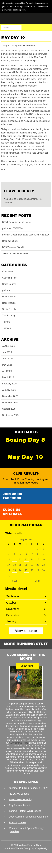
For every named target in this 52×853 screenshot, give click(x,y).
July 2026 (7, 352)
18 (14, 565)
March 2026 (8, 377)
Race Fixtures (9, 296)
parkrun (6, 290)
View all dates (26, 631)
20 (26, 565)
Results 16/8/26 (10, 241)
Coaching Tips (9, 278)
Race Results (9, 303)
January (26, 621)
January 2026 (9, 390)
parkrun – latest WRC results (25, 811)
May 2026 (7, 365)
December (26, 615)
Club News (7, 271)
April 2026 (7, 371)
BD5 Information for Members (16, 222)
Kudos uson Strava (12, 512)
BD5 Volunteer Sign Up (13, 247)
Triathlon (6, 328)
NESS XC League (19, 793)
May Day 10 (25, 456)
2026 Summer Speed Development (28, 816)
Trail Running (9, 315)
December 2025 (10, 396)
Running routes (17, 822)
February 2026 (9, 383)
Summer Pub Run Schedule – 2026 (28, 788)
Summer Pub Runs (18, 743)
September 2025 (10, 415)
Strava (42, 27)
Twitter (36, 27)
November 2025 (10, 402)
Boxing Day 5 (25, 439)
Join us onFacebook (12, 496)
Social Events (9, 309)
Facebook (30, 27)
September (26, 596)
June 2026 (7, 358)
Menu (48, 27)
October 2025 (9, 409)
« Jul (14, 581)
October (26, 602)
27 (26, 570)
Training (6, 322)
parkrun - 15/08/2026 (12, 228)
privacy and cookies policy (13, 10)
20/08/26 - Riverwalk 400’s (15, 253)
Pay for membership (20, 805)
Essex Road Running (20, 799)
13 (26, 559)
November (26, 608)
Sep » (38, 581)
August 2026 (8, 346)
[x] (48, 9)
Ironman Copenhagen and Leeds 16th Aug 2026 (26, 235)
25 (14, 570)
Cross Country (9, 284)
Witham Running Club (15, 18)
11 (14, 559)
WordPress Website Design (17, 848)
